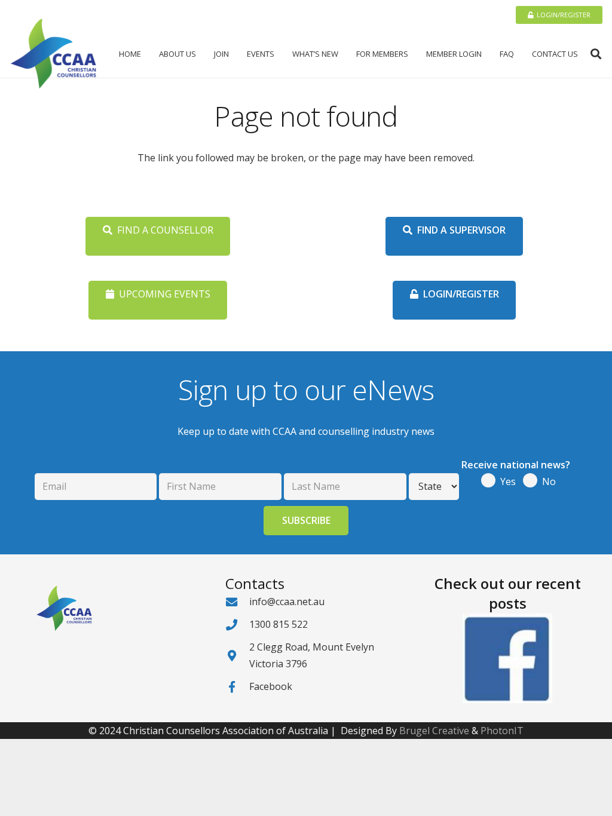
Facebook (270, 686)
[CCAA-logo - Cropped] (53, 54)
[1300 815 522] (237, 624)
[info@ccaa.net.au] (237, 602)
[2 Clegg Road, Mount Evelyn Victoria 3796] (237, 655)
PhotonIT (502, 730)
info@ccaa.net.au (287, 601)
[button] (201, 54)
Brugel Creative (434, 730)
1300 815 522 (278, 624)
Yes (508, 481)
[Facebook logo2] (507, 658)
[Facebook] (237, 686)
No (549, 481)
